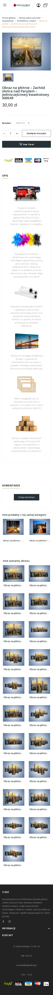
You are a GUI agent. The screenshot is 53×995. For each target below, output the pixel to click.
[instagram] (9, 921)
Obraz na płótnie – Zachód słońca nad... (14, 585)
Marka (18, 471)
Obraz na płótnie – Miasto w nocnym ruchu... (13, 540)
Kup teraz (28, 144)
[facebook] (3, 921)
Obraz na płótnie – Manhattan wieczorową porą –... (39, 540)
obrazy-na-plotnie (30, 472)
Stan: (23, 480)
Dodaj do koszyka (36, 133)
